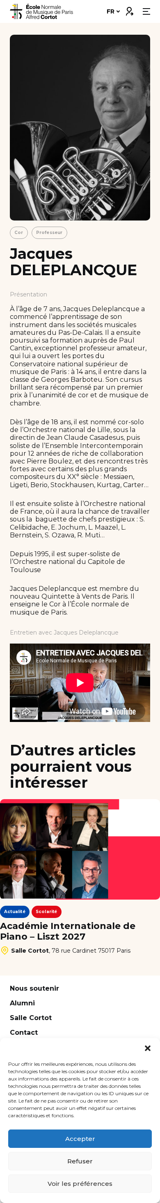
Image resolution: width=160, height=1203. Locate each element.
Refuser (80, 1161)
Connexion (129, 9)
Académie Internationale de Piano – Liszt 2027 (67, 931)
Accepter (80, 1139)
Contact (24, 1032)
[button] (148, 1048)
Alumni (22, 1003)
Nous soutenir (34, 988)
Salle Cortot (31, 1018)
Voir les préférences (80, 1183)
